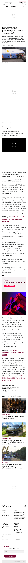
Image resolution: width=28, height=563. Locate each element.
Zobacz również (5, 396)
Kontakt (4, 514)
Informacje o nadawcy (19, 517)
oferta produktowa (7, 542)
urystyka (13, 7)
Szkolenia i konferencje (8, 537)
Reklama (4, 523)
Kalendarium (17, 539)
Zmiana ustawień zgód (19, 514)
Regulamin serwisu (18, 515)
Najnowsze (18, 396)
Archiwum (4, 527)
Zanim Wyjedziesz (6, 414)
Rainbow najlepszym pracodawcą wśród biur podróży (13, 352)
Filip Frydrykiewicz (7, 122)
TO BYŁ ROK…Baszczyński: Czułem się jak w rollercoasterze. (13, 378)
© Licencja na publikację (8, 385)
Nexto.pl (16, 526)
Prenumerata (5, 526)
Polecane (13, 396)
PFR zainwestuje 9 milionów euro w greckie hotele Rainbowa (13, 219)
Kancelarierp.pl (17, 529)
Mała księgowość (18, 527)
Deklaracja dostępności (19, 518)
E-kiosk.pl (16, 523)
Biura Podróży (5, 24)
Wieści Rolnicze (18, 530)
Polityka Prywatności (19, 512)
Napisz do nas (5, 515)
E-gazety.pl (16, 524)
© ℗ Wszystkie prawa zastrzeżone (11, 387)
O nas (3, 512)
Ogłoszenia (5, 524)
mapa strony (5, 539)
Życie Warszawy (18, 532)
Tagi (23, 396)
